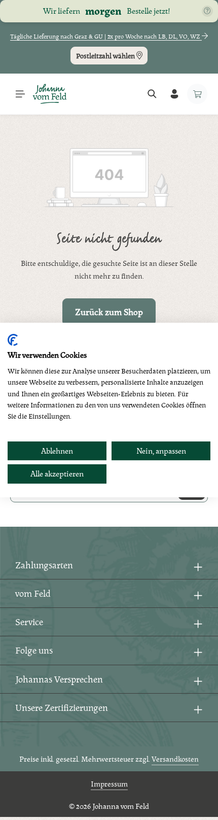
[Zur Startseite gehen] (49, 94)
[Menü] (20, 94)
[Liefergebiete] (207, 11)
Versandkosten (175, 759)
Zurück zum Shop (109, 312)
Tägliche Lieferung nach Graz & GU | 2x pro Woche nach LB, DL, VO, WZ (106, 36)
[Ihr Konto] (174, 94)
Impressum (109, 784)
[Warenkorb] (197, 94)
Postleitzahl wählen (106, 55)
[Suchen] (152, 94)
